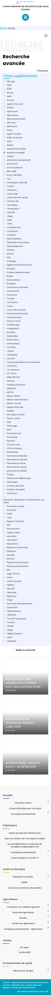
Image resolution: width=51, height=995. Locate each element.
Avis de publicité (14, 167)
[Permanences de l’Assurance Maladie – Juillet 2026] (25, 715)
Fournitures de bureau (17, 313)
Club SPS (11, 212)
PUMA (9, 513)
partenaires (12, 452)
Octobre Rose (13, 444)
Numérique (12, 437)
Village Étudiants (14, 633)
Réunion (11, 558)
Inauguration (13, 328)
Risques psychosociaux (18, 566)
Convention (12, 231)
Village (10, 630)
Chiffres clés (13, 201)
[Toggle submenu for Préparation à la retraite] (47, 875)
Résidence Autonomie (17, 547)
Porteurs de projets (16, 489)
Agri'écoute (12, 111)
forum (10, 306)
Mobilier (10, 411)
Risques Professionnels (17, 562)
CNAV (9, 220)
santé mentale (14, 581)
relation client (13, 532)
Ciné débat (12, 205)
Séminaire (11, 592)
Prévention (12, 493)
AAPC (9, 96)
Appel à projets (14, 133)
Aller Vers (11, 122)
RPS (8, 570)
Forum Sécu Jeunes (16, 309)
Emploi (10, 276)
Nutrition (11, 440)
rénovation (12, 540)
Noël (9, 429)
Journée (11, 358)
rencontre (11, 536)
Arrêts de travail (14, 137)
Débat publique (14, 238)
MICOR (10, 392)
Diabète (10, 250)
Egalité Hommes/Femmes (19, 264)
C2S (9, 178)
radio (9, 517)
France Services (14, 317)
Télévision (11, 614)
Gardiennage (13, 324)
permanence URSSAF (17, 470)
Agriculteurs (12, 115)
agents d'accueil (15, 104)
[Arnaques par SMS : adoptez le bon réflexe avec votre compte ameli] (25, 676)
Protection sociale (15, 506)
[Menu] (25, 17)
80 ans (10, 92)
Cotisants (11, 235)
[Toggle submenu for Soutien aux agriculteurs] (47, 922)
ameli (9, 130)
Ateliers (10, 156)
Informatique (13, 343)
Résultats (11, 551)
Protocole (11, 510)
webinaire (11, 641)
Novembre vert (14, 433)
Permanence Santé (16, 463)
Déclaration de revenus (18, 242)
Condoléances (14, 227)
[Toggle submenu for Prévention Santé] (47, 801)
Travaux (11, 622)
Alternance (12, 126)
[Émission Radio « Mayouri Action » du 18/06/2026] (25, 755)
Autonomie (12, 163)
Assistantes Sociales (16, 148)
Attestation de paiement (19, 160)
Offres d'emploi (14, 448)
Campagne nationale (17, 182)
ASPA (9, 141)
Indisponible (12, 336)
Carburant (12, 190)
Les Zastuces (13, 369)
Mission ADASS (13, 396)
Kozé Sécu (12, 366)
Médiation (11, 388)
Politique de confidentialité (23, 987)
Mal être (11, 381)
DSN (9, 257)
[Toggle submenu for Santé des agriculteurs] (47, 911)
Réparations (12, 543)
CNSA (9, 223)
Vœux (10, 637)
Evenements (13, 291)
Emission (11, 268)
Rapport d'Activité (15, 521)
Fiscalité (11, 298)
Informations (13, 339)
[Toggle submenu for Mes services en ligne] (47, 969)
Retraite (10, 555)
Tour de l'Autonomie (16, 618)
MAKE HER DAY (13, 377)
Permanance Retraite (17, 456)
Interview (11, 347)
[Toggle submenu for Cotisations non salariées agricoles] (47, 905)
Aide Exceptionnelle (16, 119)
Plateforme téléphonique (19, 478)
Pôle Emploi (12, 482)
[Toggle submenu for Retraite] (47, 916)
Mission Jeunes (14, 403)
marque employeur (16, 384)
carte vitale (12, 193)
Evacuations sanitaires (17, 287)
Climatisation (13, 208)
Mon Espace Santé (15, 414)
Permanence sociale (17, 467)
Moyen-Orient (13, 418)
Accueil (3, 28)
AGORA (10, 107)
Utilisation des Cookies (22, 985)
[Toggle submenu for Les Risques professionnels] (47, 851)
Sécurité (11, 588)
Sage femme (13, 573)
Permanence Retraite (17, 459)
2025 (9, 88)
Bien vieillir (11, 171)
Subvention (12, 607)
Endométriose (13, 280)
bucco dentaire (14, 175)
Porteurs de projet (15, 485)
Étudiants (11, 283)
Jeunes (10, 351)
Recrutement (13, 528)
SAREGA (10, 585)
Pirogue (10, 474)
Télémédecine (14, 611)
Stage (10, 600)
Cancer (10, 186)
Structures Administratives (19, 603)
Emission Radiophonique (18, 272)
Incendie (11, 332)
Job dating (12, 354)
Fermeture (12, 294)
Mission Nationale (15, 407)
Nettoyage (12, 425)
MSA (9, 422)
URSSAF (10, 626)
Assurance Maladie (16, 152)
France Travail (13, 321)
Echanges (11, 261)
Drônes (10, 253)
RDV (9, 525)
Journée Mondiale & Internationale (23, 362)
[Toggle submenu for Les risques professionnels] (47, 812)
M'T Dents (11, 373)
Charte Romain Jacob (17, 197)
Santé (10, 577)
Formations (12, 302)
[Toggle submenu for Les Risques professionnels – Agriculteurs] (47, 927)
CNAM (10, 216)
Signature (11, 596)
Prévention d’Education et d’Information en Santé (23, 501)
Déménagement (15, 246)
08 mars (11, 81)
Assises (10, 145)
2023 (9, 85)
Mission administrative (17, 399)
